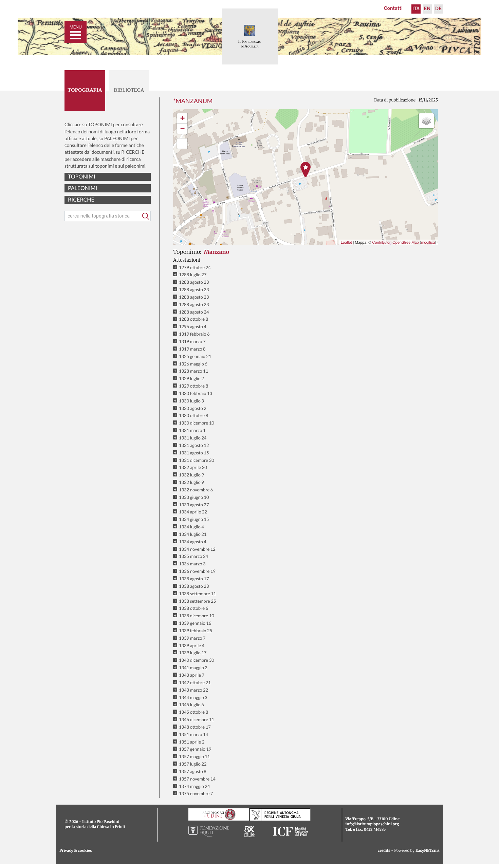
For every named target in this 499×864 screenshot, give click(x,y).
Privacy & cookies (75, 850)
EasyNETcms (427, 850)
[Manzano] (305, 169)
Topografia (85, 90)
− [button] (182, 128)
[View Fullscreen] (182, 143)
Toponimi (81, 176)
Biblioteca (129, 90)
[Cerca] (145, 216)
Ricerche (81, 199)
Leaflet (346, 242)
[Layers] (426, 120)
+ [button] (182, 118)
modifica (428, 242)
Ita (416, 9)
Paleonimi (82, 188)
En (427, 9)
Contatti (393, 8)
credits (384, 850)
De (438, 9)
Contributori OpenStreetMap (395, 242)
